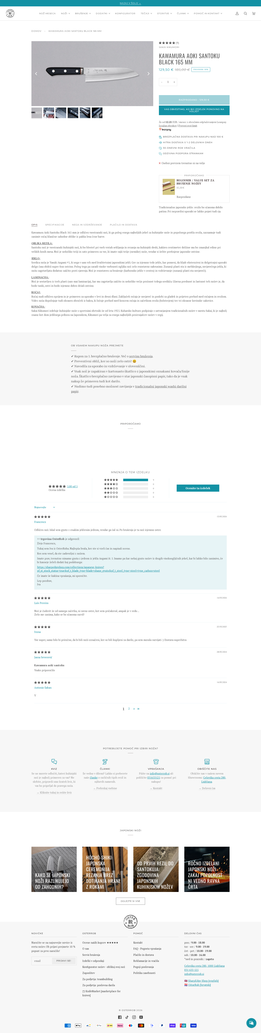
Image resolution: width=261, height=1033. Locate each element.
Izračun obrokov (168, 125)
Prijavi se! (63, 960)
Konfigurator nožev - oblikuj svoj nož (103, 967)
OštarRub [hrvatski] (199, 985)
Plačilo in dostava (123, 224)
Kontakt (138, 942)
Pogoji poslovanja (143, 967)
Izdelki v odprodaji (93, 961)
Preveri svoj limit (188, 125)
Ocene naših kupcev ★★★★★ (100, 942)
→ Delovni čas (207, 788)
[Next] (148, 73)
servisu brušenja (141, 356)
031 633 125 (191, 970)
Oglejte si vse (130, 901)
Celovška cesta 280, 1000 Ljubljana (204, 966)
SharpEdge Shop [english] (203, 980)
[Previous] (36, 73)
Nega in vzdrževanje (87, 224)
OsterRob (129, 1010)
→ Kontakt (156, 788)
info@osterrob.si (160, 773)
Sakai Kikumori (169, 47)
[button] (167, 43)
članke (94, 777)
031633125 (153, 777)
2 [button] (129, 708)
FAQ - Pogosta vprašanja (147, 948)
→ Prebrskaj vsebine (105, 788)
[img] (42, 516)
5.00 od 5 (72, 486)
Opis (34, 224)
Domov (36, 31)
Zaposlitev (88, 973)
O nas (85, 948)
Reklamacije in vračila (146, 961)
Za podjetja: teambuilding (97, 979)
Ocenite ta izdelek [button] (198, 488)
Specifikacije (54, 224)
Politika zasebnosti (144, 973)
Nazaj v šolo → (130, 3)
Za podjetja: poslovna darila (98, 985)
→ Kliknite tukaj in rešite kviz (54, 792)
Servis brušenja (91, 955)
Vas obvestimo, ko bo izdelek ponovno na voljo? (194, 110)
